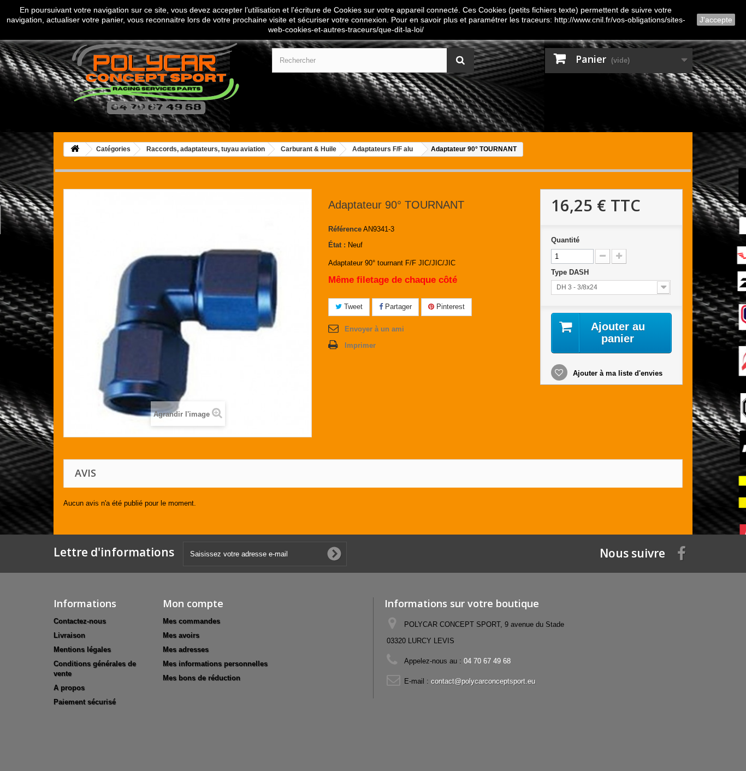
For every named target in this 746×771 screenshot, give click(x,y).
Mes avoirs (181, 635)
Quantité (565, 240)
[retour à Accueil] (74, 149)
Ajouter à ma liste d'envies (616, 373)
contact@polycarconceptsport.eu (483, 681)
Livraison (69, 635)
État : (337, 245)
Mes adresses (186, 649)
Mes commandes (191, 621)
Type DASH (571, 272)
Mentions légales (82, 649)
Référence (345, 229)
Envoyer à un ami (374, 329)
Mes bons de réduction (201, 678)
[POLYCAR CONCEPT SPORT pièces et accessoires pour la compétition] (155, 76)
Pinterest (449, 307)
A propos (69, 688)
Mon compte (193, 603)
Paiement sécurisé (85, 702)
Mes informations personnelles (215, 664)
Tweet (352, 307)
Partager (397, 307)
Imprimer (360, 345)
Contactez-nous (80, 621)
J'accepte (716, 19)
